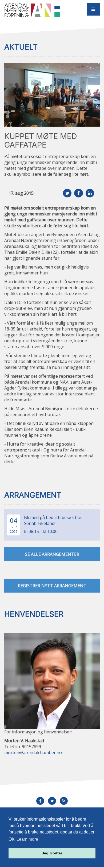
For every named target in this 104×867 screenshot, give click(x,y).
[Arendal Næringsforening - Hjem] (33, 10)
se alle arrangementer (52, 554)
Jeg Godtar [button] (52, 853)
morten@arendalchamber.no (33, 752)
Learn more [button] (27, 839)
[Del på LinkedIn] (90, 193)
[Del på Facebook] (78, 193)
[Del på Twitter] (67, 193)
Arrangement (32, 494)
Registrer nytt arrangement (52, 586)
